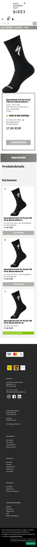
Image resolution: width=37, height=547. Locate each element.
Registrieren (10, 489)
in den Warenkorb (18, 142)
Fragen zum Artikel (18, 158)
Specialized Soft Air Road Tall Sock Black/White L (18, 100)
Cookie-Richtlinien (15, 536)
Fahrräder (9, 462)
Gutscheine (9, 471)
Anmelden (9, 487)
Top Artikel (9, 442)
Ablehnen (31, 540)
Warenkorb (9, 440)
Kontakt (8, 506)
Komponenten (10, 467)
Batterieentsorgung (12, 516)
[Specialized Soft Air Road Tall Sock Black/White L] (18, 64)
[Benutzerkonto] (13, 19)
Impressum (9, 509)
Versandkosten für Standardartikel (12, 123)
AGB (7, 513)
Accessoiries (18, 27)
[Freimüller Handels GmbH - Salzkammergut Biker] (19, 8)
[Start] (3, 27)
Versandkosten (11, 445)
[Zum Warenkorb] (8, 20)
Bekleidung (9, 27)
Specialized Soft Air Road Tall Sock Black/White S (18, 219)
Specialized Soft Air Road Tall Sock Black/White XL (18, 321)
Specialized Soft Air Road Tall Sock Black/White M (18, 270)
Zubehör (9, 464)
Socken (26, 27)
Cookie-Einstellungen (18, 540)
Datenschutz (10, 511)
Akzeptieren (31, 543)
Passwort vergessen (12, 491)
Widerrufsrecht (11, 447)
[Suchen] (35, 23)
